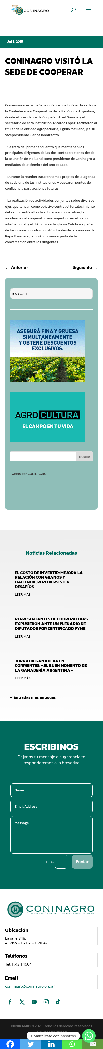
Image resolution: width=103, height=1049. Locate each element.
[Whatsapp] (89, 1036)
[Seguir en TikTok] (58, 1002)
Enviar (82, 861)
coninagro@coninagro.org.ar (30, 986)
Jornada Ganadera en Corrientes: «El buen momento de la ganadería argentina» (51, 666)
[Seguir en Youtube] (34, 1002)
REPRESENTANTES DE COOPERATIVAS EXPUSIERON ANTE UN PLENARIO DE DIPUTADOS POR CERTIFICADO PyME (51, 624)
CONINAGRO (21, 1026)
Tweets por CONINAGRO (28, 473)
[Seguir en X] (22, 1002)
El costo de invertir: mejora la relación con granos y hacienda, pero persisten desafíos (49, 580)
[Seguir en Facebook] (10, 1002)
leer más (23, 594)
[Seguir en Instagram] (46, 1002)
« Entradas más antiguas (33, 697)
